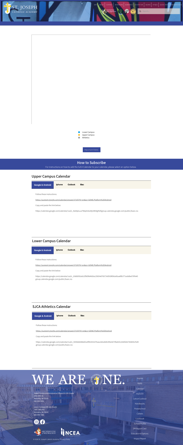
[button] (95, 4)
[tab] (43, 185)
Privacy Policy (65, 439)
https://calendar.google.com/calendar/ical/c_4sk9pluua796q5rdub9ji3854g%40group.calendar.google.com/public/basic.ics (86, 211)
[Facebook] (42, 421)
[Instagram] (36, 421)
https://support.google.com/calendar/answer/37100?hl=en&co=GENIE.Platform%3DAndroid (73, 199)
